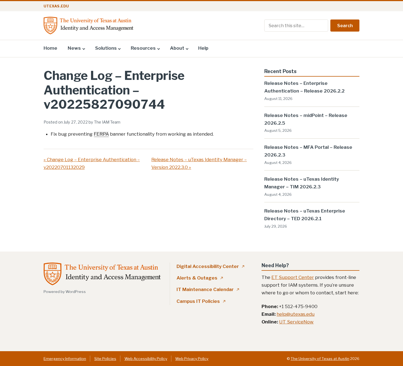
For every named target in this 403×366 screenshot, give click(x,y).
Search (345, 25)
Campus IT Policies (201, 301)
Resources (143, 48)
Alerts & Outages (200, 278)
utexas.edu (56, 6)
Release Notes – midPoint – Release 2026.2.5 (305, 119)
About (177, 48)
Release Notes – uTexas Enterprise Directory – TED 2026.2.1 (304, 214)
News (74, 48)
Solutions (106, 48)
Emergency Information (65, 358)
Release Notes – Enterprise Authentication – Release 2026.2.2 (304, 87)
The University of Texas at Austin (320, 358)
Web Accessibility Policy (145, 358)
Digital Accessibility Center (211, 266)
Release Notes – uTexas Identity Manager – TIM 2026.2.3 (301, 182)
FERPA (101, 134)
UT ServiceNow (296, 322)
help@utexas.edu (295, 314)
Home (50, 48)
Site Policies (105, 358)
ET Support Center (292, 277)
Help (203, 48)
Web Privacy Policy (191, 358)
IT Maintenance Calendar (208, 289)
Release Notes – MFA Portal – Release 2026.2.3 (308, 151)
